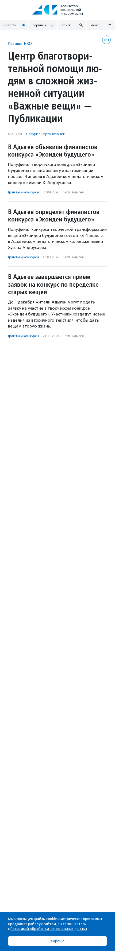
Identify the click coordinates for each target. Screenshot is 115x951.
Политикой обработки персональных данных (48, 929)
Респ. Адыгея (73, 192)
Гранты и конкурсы (23, 192)
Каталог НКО (20, 43)
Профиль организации (45, 134)
